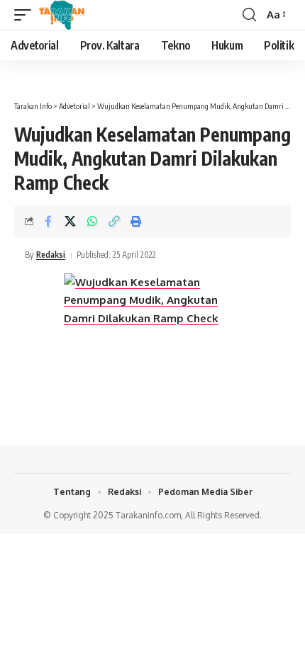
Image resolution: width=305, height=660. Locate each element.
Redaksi (50, 254)
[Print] (136, 221)
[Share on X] (70, 221)
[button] (26, 15)
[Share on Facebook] (48, 221)
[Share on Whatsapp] (92, 221)
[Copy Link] (114, 221)
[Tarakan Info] (82, 15)
